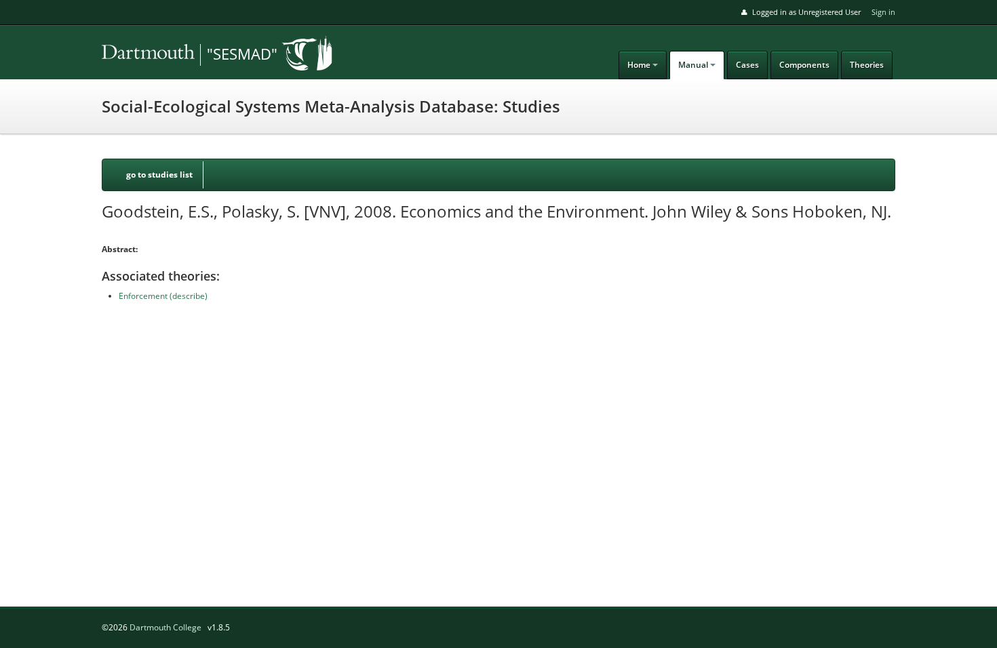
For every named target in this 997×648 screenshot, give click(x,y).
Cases (747, 64)
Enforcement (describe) (163, 296)
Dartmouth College (165, 627)
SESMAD (197, 55)
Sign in (883, 12)
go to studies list (159, 174)
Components (804, 64)
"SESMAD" (242, 53)
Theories (867, 64)
